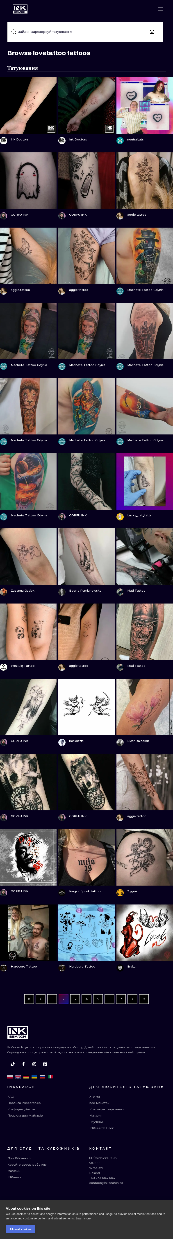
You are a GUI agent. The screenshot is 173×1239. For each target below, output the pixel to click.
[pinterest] (45, 1064)
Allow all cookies (20, 1229)
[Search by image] (152, 32)
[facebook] (23, 1064)
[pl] (10, 1076)
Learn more (83, 1218)
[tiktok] (12, 1064)
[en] (18, 1076)
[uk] (34, 1076)
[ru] (42, 1076)
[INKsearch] (20, 9)
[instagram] (34, 1064)
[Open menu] (160, 9)
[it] (50, 1076)
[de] (26, 1076)
